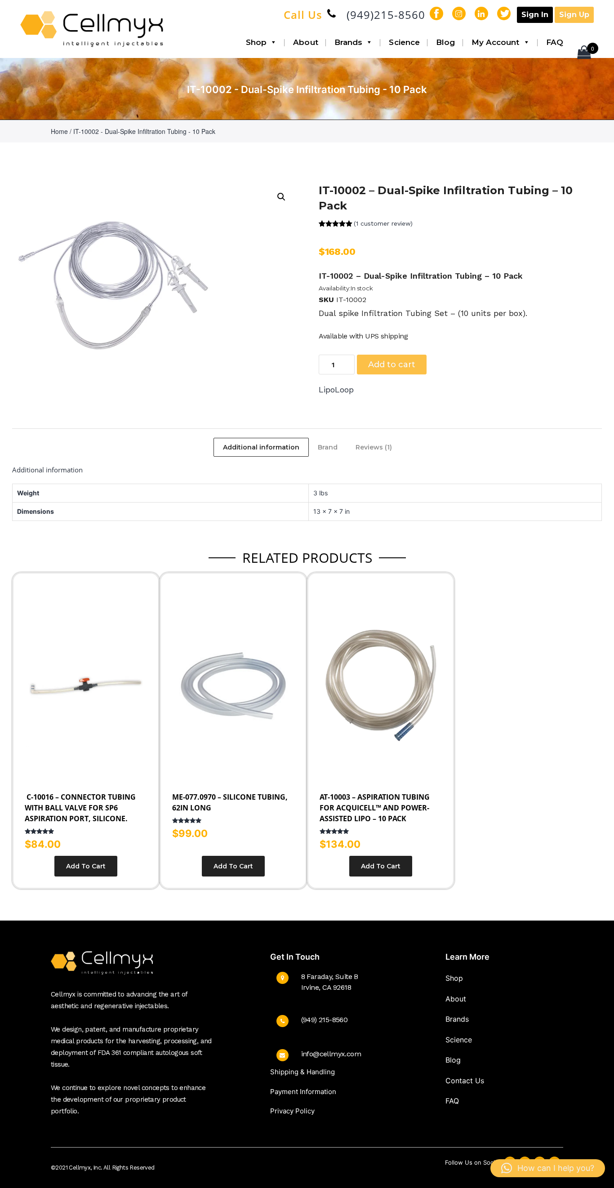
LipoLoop (336, 389)
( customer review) (383, 223)
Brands (348, 42)
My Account (496, 42)
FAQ (554, 42)
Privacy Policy (292, 1111)
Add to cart (391, 364)
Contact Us (464, 1080)
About (305, 42)
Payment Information (303, 1091)
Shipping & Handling (302, 1072)
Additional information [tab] (261, 447)
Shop (256, 42)
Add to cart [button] (86, 866)
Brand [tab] (328, 447)
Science (404, 42)
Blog (445, 42)
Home (59, 131)
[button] (281, 197)
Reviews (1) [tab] (374, 447)
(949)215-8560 (386, 14)
